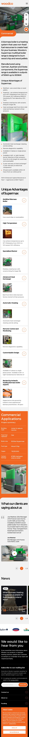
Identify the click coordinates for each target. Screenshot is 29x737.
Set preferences (14, 732)
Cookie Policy (12, 723)
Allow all (14, 727)
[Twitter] (26, 15)
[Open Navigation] (27, 3)
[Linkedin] (26, 24)
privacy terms (14, 680)
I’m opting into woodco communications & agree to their (15, 679)
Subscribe (23, 684)
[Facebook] (26, 19)
